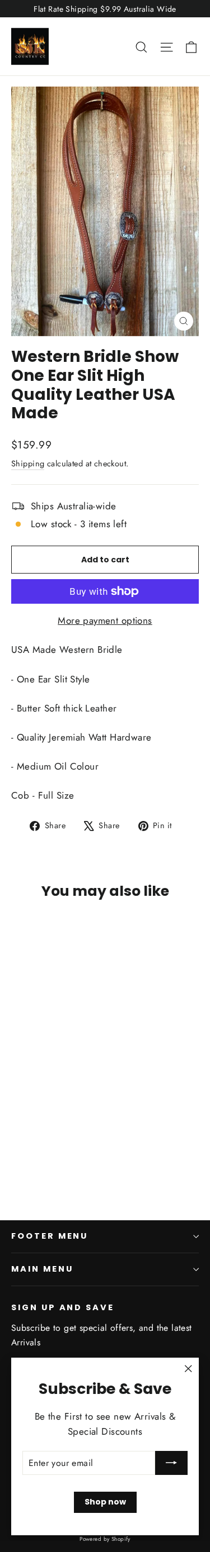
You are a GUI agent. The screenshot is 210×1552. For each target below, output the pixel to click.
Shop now (105, 1501)
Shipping (27, 463)
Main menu (42, 1268)
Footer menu (49, 1235)
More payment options (105, 620)
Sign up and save (62, 1307)
